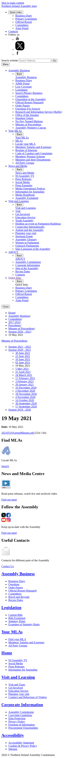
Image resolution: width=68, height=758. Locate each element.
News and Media (17, 165)
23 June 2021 (22, 356)
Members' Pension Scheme (30, 156)
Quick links (14, 277)
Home (11, 312)
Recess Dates (22, 271)
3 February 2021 (24, 381)
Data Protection (16, 718)
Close (6, 306)
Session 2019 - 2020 (19, 409)
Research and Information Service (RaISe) (38, 111)
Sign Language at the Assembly (32, 248)
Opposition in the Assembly (30, 99)
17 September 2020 (26, 406)
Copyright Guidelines (20, 715)
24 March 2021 (23, 375)
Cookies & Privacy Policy (22, 745)
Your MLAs (15, 130)
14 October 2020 (24, 400)
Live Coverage (23, 86)
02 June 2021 (22, 362)
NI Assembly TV (24, 175)
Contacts (13, 31)
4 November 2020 (25, 397)
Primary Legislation (26, 18)
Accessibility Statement (21, 742)
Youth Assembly (24, 220)
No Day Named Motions (29, 121)
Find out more (9, 499)
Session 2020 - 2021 (19, 331)
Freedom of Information (21, 724)
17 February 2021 (25, 378)
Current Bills (15, 614)
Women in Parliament (27, 242)
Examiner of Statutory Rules (24, 624)
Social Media (22, 182)
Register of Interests (26, 150)
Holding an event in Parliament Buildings (38, 223)
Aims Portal (21, 28)
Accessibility (12, 735)
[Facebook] (17, 54)
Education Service (25, 217)
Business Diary (23, 15)
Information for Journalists (29, 191)
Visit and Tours (16, 684)
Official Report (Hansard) (29, 102)
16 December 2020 (25, 387)
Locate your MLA (25, 143)
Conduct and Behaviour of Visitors (27, 697)
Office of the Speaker (27, 115)
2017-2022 (14, 322)
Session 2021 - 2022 (19, 346)
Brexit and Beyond (18, 596)
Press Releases (23, 179)
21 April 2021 (23, 371)
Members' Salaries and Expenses (33, 147)
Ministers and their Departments (32, 159)
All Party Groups (24, 162)
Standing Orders (24, 118)
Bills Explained (16, 618)
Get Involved (22, 214)
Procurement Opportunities (23, 727)
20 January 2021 (24, 384)
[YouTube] (17, 39)
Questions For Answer (27, 108)
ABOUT (13, 252)
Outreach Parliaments (27, 245)
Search (5, 466)
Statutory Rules (16, 621)
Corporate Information (27, 265)
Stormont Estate (24, 236)
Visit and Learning (18, 201)
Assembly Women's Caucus (30, 127)
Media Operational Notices (30, 188)
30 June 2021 (22, 353)
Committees (21, 25)
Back (19, 74)
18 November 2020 (26, 393)
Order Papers (22, 105)
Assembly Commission (28, 262)
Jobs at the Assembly (26, 268)
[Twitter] (19, 49)
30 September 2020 (26, 403)
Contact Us (7, 566)
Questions (13, 584)
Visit (17, 211)
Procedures (14, 325)
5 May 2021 (22, 368)
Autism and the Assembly (29, 230)
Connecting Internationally (30, 226)
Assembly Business (19, 70)
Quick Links (16, 12)
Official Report (23, 21)
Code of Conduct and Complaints (33, 153)
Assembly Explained (26, 197)
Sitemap (12, 749)
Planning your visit (25, 233)
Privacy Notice (16, 721)
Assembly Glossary (26, 239)
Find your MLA (17, 639)
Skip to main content (12, 2)
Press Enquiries (23, 185)
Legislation (21, 89)
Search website (9, 60)
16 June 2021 (22, 359)
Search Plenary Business (28, 93)
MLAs (19, 140)
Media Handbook (25, 194)
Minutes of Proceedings (28, 124)
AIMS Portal (22, 83)
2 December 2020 (25, 390)
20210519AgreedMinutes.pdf (18, 432)
